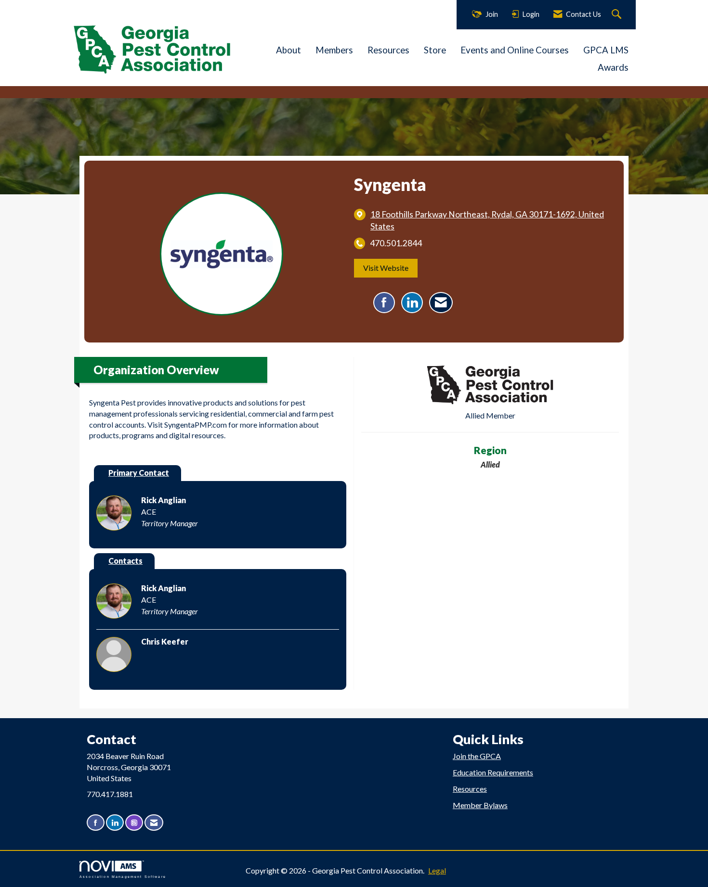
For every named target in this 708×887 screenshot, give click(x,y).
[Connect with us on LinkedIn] (115, 822)
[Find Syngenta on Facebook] (384, 302)
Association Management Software (122, 876)
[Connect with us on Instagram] (134, 822)
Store (435, 50)
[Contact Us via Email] (153, 822)
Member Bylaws (480, 805)
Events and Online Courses (514, 50)
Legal (437, 870)
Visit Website (385, 267)
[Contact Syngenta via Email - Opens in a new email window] (441, 302)
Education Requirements (493, 772)
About (288, 50)
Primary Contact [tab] (138, 472)
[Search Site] (618, 15)
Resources (388, 50)
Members (334, 50)
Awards (613, 67)
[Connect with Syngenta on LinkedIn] (412, 302)
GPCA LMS (606, 50)
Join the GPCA (477, 755)
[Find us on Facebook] (96, 822)
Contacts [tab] (125, 560)
